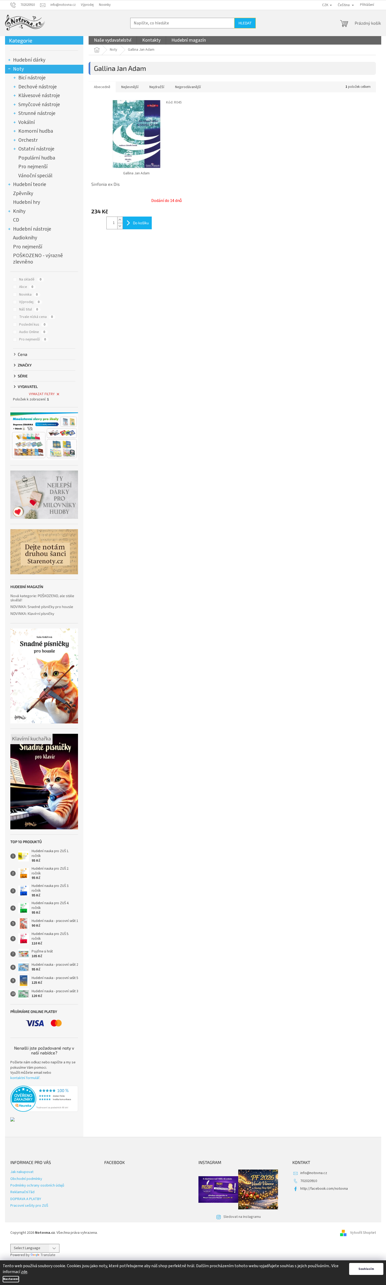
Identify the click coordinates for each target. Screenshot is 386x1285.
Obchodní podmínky (26, 1178)
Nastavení (11, 1279)
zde (24, 1272)
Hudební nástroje (32, 229)
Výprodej (87, 4)
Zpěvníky (23, 193)
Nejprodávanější (188, 87)
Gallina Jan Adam (136, 173)
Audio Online (32, 332)
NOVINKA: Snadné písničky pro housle (41, 607)
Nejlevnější (129, 87)
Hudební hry (26, 202)
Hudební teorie (29, 184)
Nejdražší (156, 87)
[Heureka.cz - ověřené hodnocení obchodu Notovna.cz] (44, 1099)
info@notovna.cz (313, 1173)
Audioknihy (25, 238)
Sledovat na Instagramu (242, 1216)
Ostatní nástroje (36, 149)
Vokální (26, 122)
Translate (47, 1255)
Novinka (28, 294)
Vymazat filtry (42, 394)
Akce (26, 287)
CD (16, 220)
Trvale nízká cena (36, 317)
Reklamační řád (22, 1192)
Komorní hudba (35, 131)
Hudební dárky (29, 60)
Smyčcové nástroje (39, 104)
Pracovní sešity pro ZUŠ (29, 1205)
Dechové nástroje (37, 86)
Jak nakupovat (21, 1172)
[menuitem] (113, 40)
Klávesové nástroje (39, 95)
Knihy (19, 211)
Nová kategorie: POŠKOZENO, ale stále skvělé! (42, 598)
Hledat (244, 23)
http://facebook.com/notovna (324, 1188)
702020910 (308, 1181)
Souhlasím (366, 1269)
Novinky (105, 4)
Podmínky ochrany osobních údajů (37, 1185)
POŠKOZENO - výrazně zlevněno (38, 259)
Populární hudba (36, 158)
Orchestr (28, 140)
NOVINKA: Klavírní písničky (32, 613)
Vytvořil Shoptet (363, 1232)
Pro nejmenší (32, 166)
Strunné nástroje (36, 113)
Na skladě (30, 279)
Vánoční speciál (35, 175)
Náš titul (28, 309)
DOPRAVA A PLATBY (25, 1199)
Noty (18, 69)
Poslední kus (32, 324)
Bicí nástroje (32, 77)
